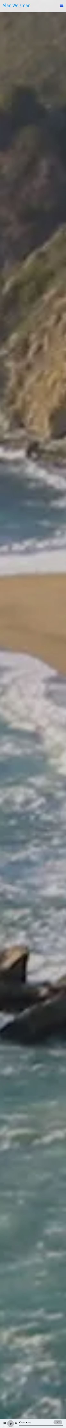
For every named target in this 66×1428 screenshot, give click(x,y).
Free (58, 1422)
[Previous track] (4, 1423)
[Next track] (16, 1423)
